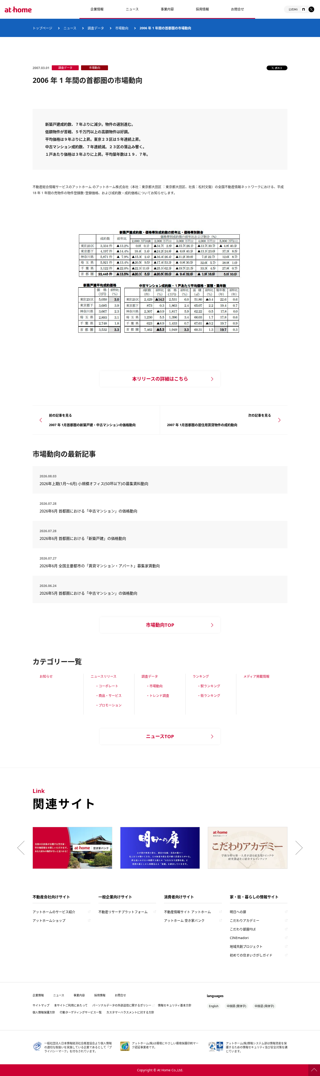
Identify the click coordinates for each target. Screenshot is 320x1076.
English (213, 1006)
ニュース (132, 9)
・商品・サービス (108, 695)
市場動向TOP (160, 625)
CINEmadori (239, 938)
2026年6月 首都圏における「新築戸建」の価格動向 (83, 538)
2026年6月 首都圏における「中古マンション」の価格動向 (88, 511)
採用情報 (99, 995)
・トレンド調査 (157, 695)
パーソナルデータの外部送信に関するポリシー (121, 1005)
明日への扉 (238, 912)
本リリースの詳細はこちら (160, 379)
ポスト (279, 68)
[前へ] (22, 848)
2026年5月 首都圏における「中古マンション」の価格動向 (88, 593)
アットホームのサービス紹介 (54, 912)
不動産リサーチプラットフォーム (123, 912)
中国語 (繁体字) (236, 1006)
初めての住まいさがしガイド (251, 955)
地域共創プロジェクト (246, 946)
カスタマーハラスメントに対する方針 (130, 1012)
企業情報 (97, 9)
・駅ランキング (208, 686)
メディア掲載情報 (256, 676)
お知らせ (46, 676)
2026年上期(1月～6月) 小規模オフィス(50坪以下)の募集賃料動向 (96, 483)
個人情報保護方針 (44, 1012)
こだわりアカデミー (244, 920)
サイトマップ (41, 1005)
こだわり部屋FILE (243, 929)
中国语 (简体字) (264, 1006)
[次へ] (298, 848)
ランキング (201, 676)
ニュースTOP (160, 736)
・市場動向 (154, 686)
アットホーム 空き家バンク (184, 920)
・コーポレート (106, 686)
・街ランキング (208, 695)
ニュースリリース (103, 676)
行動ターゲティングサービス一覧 (81, 1012)
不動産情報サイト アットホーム (187, 912)
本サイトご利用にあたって (71, 1005)
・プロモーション (108, 705)
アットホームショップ (49, 920)
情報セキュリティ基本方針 (174, 1005)
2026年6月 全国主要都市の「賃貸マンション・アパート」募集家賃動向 (100, 565)
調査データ (149, 676)
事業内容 (167, 9)
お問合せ (237, 9)
